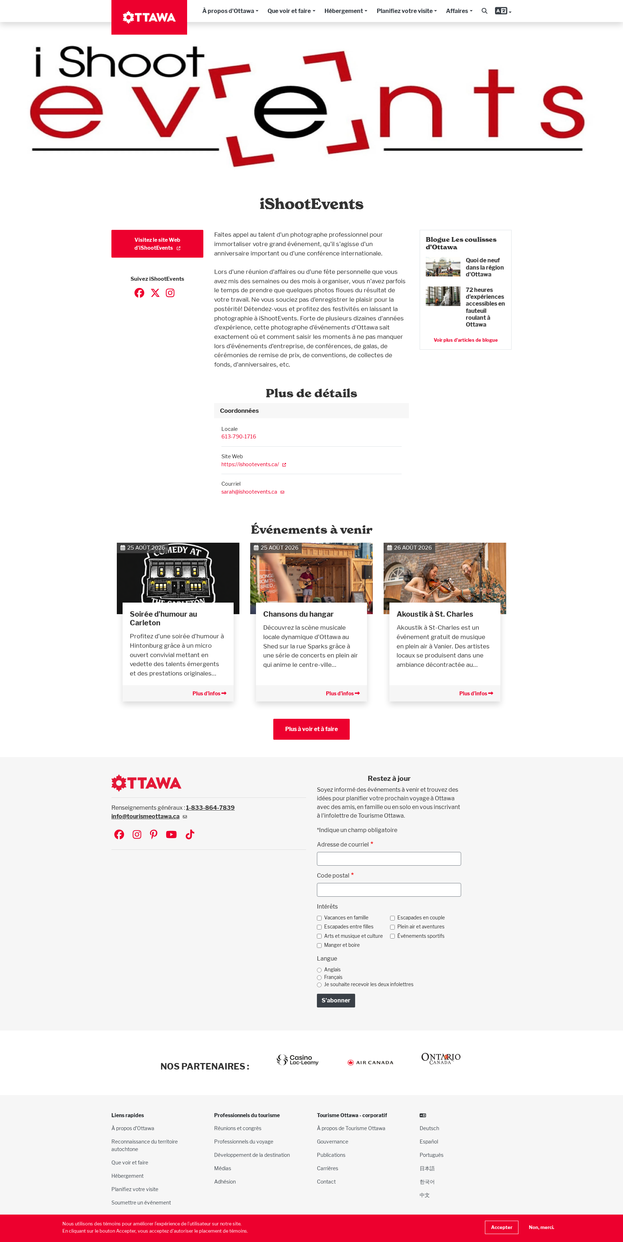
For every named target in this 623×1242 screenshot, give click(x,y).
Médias (222, 1168)
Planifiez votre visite (405, 11)
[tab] (311, 410)
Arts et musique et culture (353, 936)
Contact (326, 1181)
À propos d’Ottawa (132, 1128)
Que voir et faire (289, 11)
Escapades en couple (421, 917)
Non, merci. (541, 1227)
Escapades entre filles (349, 927)
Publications (331, 1155)
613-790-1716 (238, 436)
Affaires (457, 11)
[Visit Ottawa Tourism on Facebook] (119, 835)
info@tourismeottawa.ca (145, 816)
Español (429, 1141)
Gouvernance (332, 1141)
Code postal (333, 875)
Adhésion (225, 1181)
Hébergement (343, 11)
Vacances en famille (346, 917)
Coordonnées (239, 410)
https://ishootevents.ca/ (250, 464)
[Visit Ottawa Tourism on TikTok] (190, 835)
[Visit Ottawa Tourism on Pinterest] (153, 835)
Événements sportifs (421, 936)
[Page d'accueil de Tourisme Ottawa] (149, 17)
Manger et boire (342, 945)
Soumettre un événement (141, 1202)
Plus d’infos (207, 693)
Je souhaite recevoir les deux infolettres (369, 984)
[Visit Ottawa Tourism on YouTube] (171, 835)
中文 (425, 1195)
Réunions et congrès (237, 1128)
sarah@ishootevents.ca (249, 492)
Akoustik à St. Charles (435, 614)
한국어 (427, 1181)
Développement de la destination (252, 1155)
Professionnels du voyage (243, 1141)
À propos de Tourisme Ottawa (351, 1128)
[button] (484, 11)
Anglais (332, 969)
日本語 (427, 1168)
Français (333, 977)
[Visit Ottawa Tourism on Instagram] (137, 835)
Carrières (327, 1168)
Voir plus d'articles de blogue (466, 340)
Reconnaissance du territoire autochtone (144, 1145)
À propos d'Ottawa (228, 11)
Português (431, 1155)
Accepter (501, 1227)
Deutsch (429, 1128)
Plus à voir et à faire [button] (311, 729)
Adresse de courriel (343, 844)
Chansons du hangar (298, 614)
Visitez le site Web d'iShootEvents (157, 244)
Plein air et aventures (421, 927)
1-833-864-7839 (210, 807)
